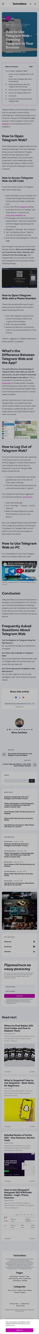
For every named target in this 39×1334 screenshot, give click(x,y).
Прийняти (19, 1330)
